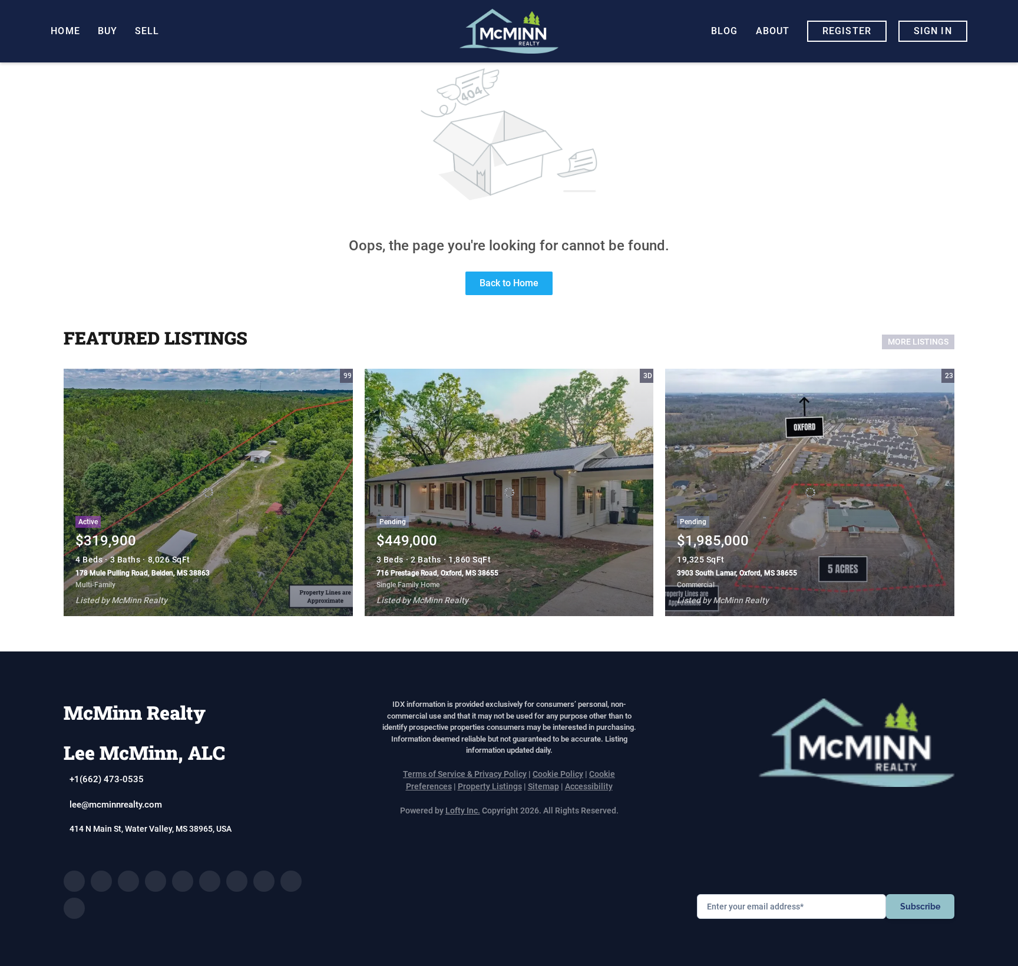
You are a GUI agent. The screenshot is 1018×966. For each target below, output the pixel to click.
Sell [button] (147, 31)
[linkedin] (101, 881)
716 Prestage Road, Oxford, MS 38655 (437, 573)
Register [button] (846, 31)
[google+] (74, 908)
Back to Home (509, 283)
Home (65, 31)
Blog (724, 31)
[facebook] (74, 881)
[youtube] (236, 881)
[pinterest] (291, 881)
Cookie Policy (558, 774)
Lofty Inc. (462, 810)
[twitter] (128, 881)
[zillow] (155, 881)
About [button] (773, 31)
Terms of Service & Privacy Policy (465, 774)
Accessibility (589, 786)
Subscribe (920, 906)
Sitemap (543, 786)
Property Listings (490, 786)
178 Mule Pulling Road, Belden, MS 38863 (142, 573)
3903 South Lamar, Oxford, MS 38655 (737, 573)
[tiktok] (264, 881)
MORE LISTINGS (918, 341)
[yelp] (182, 881)
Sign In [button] (933, 31)
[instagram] (209, 881)
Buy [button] (107, 31)
